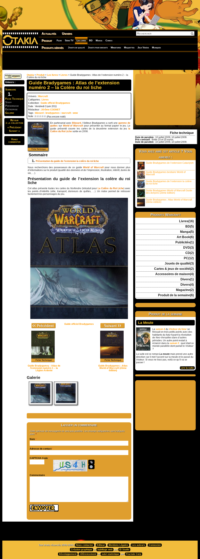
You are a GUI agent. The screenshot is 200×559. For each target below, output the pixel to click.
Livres (64, 75)
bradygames (53, 113)
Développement (68, 554)
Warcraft (43, 96)
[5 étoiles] (45, 116)
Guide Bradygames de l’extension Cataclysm (170, 163)
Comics (108, 40)
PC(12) (189, 258)
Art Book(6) (185, 237)
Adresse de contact (41, 448)
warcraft (66, 113)
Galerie (9, 113)
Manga (99, 40)
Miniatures (116, 47)
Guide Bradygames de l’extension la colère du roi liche (169, 182)
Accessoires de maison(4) (174, 274)
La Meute (145, 323)
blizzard (39, 113)
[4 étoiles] (42, 116)
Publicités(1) (184, 242)
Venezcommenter (14, 140)
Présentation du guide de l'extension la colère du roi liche (67, 161)
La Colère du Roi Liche (111, 188)
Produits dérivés (52, 47)
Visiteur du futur (178, 329)
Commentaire (37, 475)
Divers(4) (187, 284)
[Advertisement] (100, 61)
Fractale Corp (133, 554)
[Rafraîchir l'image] (91, 466)
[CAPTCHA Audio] (91, 462)
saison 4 (160, 329)
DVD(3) (188, 247)
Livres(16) (186, 221)
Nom (32, 439)
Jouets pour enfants (98, 47)
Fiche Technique (14, 99)
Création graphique (81, 549)
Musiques (156, 47)
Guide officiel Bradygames (55, 103)
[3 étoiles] (40, 116)
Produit (47, 40)
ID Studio (124, 549)
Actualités (49, 33)
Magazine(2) (185, 290)
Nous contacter (84, 545)
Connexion (155, 545)
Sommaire (10, 89)
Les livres (81, 40)
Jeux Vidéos (143, 47)
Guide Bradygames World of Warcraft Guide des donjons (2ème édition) (169, 191)
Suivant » (14, 131)
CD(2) (189, 253)
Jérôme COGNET (50, 109)
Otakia (30, 75)
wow (75, 113)
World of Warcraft (73, 125)
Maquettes (129, 47)
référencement (88, 554)
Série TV (69, 40)
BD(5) (189, 226)
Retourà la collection (14, 121)
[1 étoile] (35, 116)
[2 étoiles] (38, 116)
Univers (67, 33)
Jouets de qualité (76, 47)
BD (91, 40)
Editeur (101, 545)
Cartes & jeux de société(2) (174, 268)
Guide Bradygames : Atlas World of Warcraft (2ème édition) (169, 200)
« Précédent (14, 127)
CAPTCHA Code (39, 458)
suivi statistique (110, 554)
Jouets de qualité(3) (179, 263)
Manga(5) (187, 231)
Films (59, 40)
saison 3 (174, 343)
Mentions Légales (118, 545)
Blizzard (76, 123)
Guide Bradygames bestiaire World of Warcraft (166, 173)
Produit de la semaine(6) (176, 295)
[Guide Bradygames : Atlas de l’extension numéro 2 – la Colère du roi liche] (40, 404)
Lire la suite (187, 368)
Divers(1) (187, 279)
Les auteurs (138, 545)
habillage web (104, 549)
